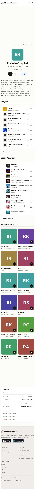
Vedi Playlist (7, 152)
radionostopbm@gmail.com (24, 403)
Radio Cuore (22, 335)
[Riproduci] (10, 74)
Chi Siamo (3, 464)
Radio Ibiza (5, 312)
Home (2, 45)
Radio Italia (5, 246)
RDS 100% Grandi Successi (9, 290)
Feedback (3, 472)
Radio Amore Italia (25, 357)
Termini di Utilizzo (18, 480)
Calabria (9, 45)
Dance (21, 66)
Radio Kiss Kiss (23, 290)
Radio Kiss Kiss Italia (25, 246)
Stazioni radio (4, 447)
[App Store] (6, 441)
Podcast (3, 450)
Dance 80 (21, 312)
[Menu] (32, 3)
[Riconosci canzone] (25, 74)
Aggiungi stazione (6, 467)
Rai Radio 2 (5, 357)
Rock (16, 66)
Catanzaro (16, 45)
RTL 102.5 (21, 268)
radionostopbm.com (26, 406)
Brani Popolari (5, 453)
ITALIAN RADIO (6, 268)
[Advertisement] (17, 25)
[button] (9, 236)
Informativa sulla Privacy (6, 480)
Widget (3, 469)
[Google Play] (18, 441)
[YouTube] (31, 109)
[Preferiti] (28, 3)
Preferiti (19, 74)
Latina (12, 66)
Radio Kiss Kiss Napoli (9, 335)
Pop (8, 66)
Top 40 (26, 66)
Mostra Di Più (7, 218)
